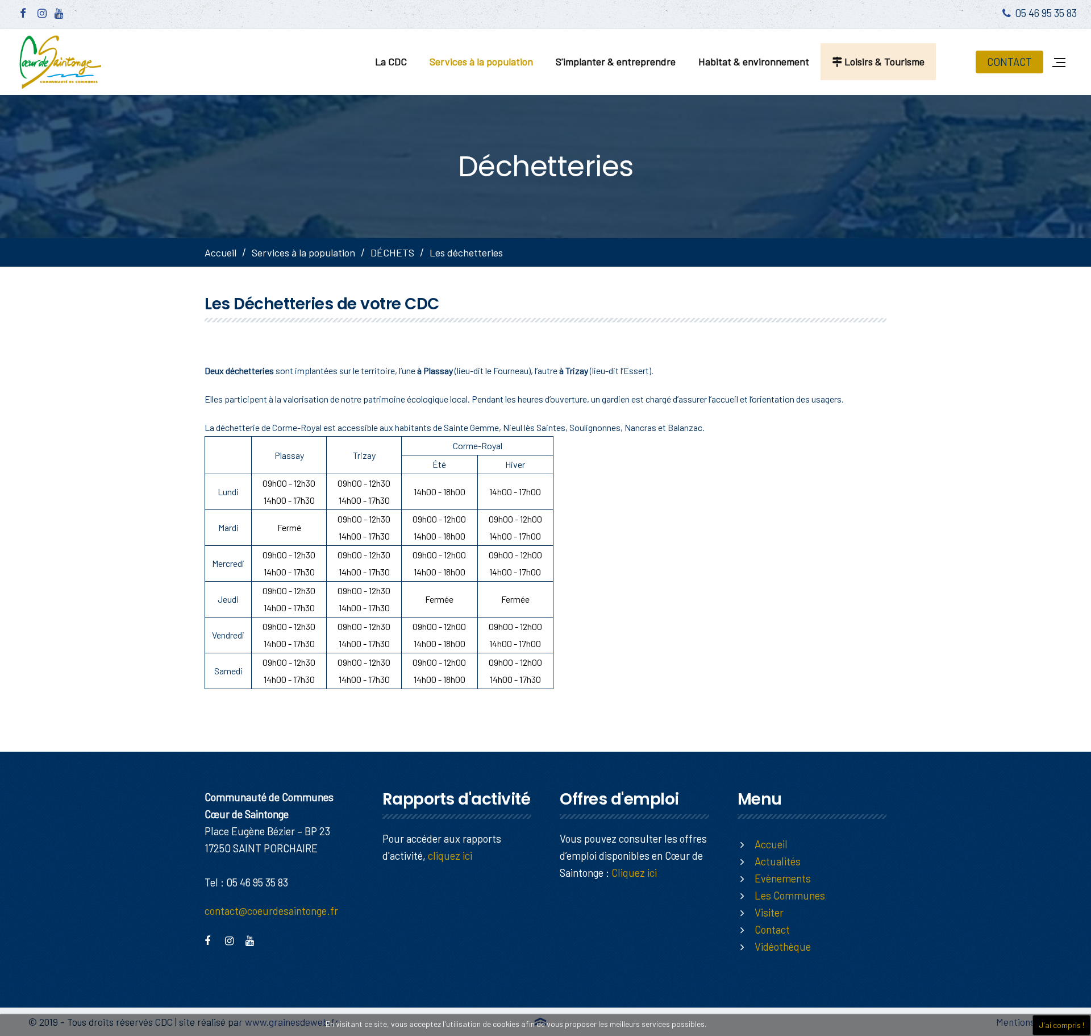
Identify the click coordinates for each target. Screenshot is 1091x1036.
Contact (772, 929)
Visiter (769, 912)
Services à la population (481, 61)
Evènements (783, 878)
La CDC (391, 61)
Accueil (220, 252)
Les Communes (790, 895)
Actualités (778, 861)
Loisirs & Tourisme (883, 61)
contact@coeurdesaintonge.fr (271, 910)
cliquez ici (450, 855)
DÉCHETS (392, 252)
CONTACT (1009, 61)
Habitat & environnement (753, 61)
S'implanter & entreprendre (616, 61)
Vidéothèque (783, 946)
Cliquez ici (634, 872)
